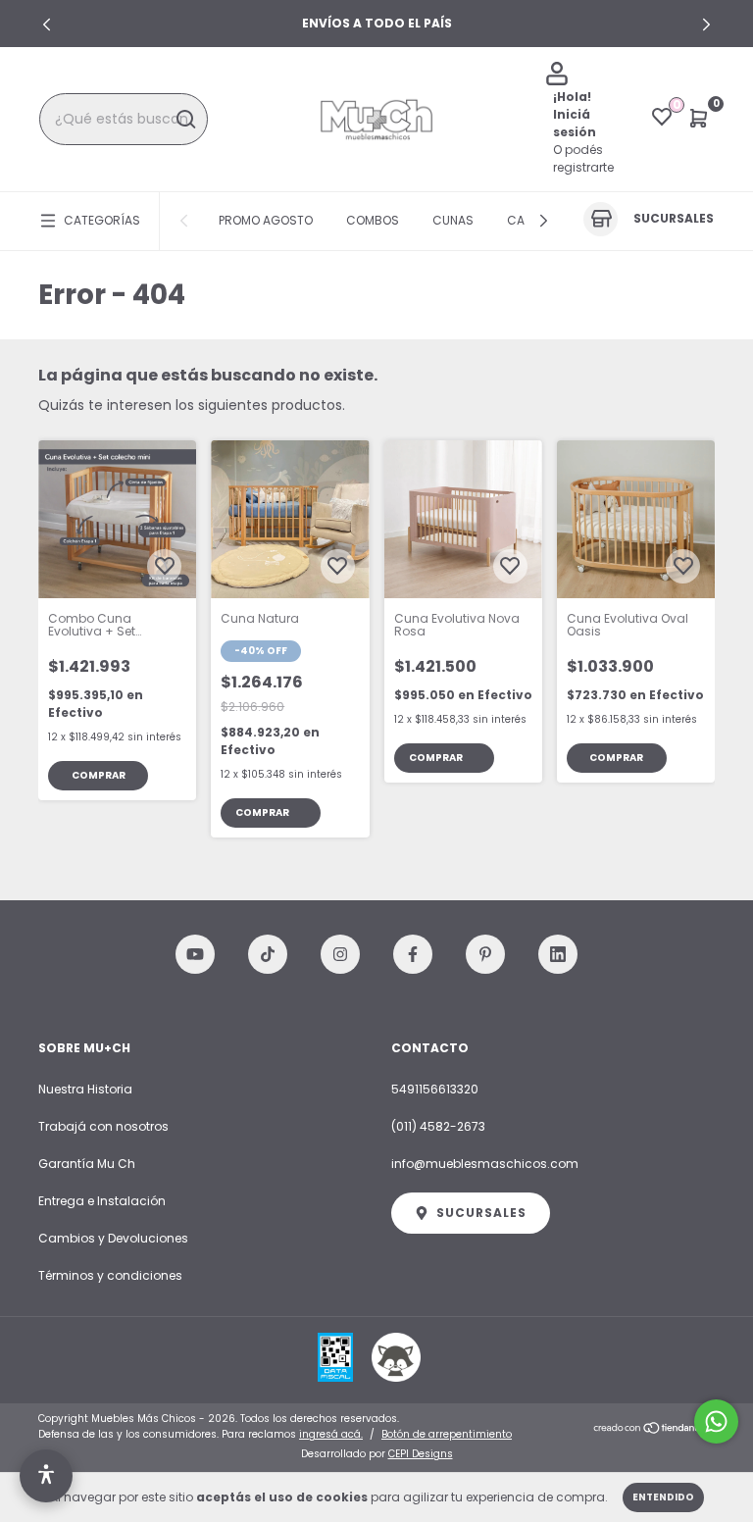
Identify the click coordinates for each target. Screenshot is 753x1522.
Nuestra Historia (85, 1089)
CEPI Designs (420, 1453)
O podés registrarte (583, 158)
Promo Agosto (266, 220)
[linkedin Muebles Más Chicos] (557, 954)
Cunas (453, 220)
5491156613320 (434, 1089)
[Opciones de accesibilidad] (46, 1475)
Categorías (102, 220)
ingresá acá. (331, 1434)
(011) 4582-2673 (438, 1126)
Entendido (663, 1497)
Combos (372, 220)
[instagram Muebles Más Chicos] (340, 954)
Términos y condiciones (110, 1275)
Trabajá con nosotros (103, 1126)
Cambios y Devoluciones (113, 1238)
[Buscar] (185, 119)
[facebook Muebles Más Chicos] (412, 954)
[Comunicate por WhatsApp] (716, 1421)
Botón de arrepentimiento (446, 1434)
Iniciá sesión (574, 123)
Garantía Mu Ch (86, 1163)
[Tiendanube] (653, 1429)
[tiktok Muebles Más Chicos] (267, 954)
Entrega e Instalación (102, 1200)
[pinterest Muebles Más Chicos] (485, 954)
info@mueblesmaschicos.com (484, 1163)
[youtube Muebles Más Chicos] (195, 954)
